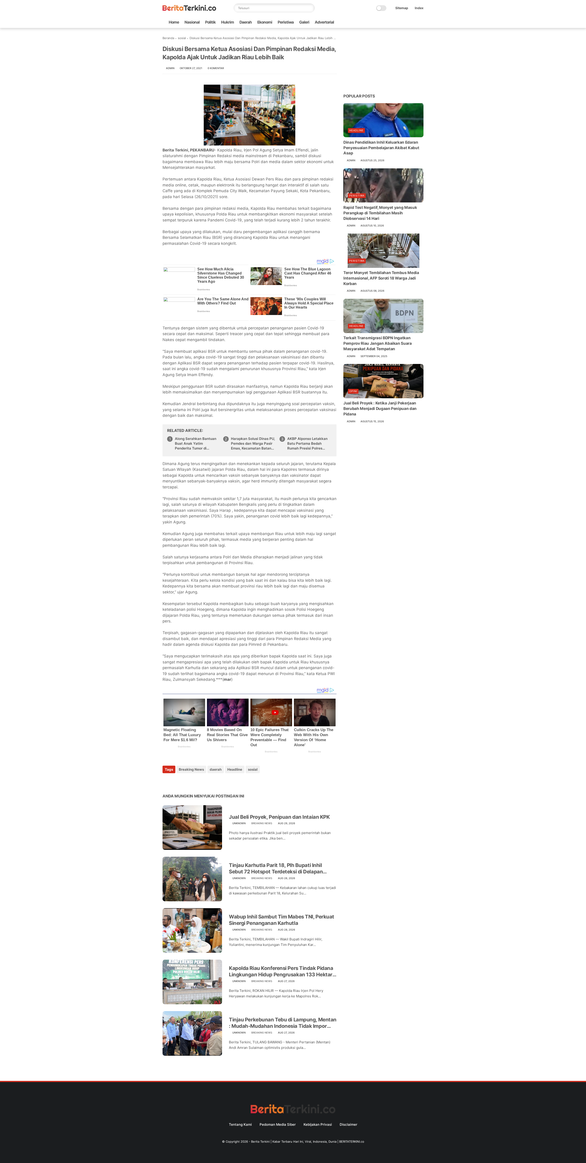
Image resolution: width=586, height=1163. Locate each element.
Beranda (168, 38)
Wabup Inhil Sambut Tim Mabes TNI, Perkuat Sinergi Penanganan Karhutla (281, 920)
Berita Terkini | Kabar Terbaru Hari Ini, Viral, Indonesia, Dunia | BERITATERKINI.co (307, 1141)
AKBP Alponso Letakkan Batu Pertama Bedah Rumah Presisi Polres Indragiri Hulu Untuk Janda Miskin (309, 443)
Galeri (304, 22)
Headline (234, 769)
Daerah (245, 22)
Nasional (192, 22)
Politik (210, 22)
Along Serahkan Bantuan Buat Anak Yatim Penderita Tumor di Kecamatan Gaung (195, 443)
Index (419, 8)
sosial (182, 38)
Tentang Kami (240, 1124)
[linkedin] (203, 782)
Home (174, 22)
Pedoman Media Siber (278, 1124)
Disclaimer (348, 1124)
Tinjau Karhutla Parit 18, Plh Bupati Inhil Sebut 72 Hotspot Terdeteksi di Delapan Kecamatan (276, 868)
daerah (216, 769)
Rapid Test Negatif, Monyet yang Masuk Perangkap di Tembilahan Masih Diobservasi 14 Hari (380, 213)
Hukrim (227, 22)
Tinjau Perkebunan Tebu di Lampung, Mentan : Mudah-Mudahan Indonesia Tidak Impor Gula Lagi (282, 1023)
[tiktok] (406, 22)
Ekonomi (264, 22)
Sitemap (401, 8)
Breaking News (191, 769)
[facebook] (384, 22)
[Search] (310, 8)
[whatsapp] (399, 22)
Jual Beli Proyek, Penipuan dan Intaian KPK (279, 817)
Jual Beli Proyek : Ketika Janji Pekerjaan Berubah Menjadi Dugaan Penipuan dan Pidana (380, 408)
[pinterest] (194, 782)
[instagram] (413, 22)
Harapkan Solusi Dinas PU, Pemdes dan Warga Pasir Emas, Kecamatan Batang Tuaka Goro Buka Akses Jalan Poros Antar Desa (253, 443)
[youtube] (421, 22)
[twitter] (391, 22)
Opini (353, 391)
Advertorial (324, 22)
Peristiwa (286, 22)
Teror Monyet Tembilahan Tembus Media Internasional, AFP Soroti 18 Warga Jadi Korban (381, 278)
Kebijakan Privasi (318, 1124)
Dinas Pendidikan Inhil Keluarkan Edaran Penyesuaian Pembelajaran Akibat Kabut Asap (381, 147)
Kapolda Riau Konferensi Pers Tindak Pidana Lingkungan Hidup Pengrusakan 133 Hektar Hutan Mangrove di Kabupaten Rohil (281, 971)
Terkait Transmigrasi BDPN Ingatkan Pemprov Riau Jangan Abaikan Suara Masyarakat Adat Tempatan (377, 343)
